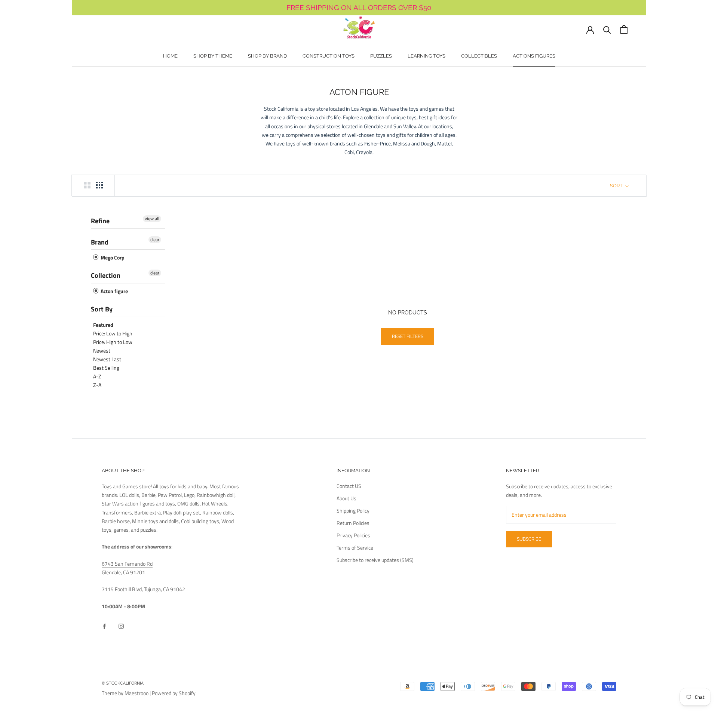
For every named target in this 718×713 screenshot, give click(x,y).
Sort (617, 185)
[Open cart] (624, 29)
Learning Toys (426, 56)
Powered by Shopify (174, 693)
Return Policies (353, 523)
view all (152, 218)
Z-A (97, 385)
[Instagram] (121, 625)
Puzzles (381, 56)
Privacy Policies (353, 535)
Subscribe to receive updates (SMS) (375, 560)
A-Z (97, 376)
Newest (101, 350)
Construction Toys (329, 56)
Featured (103, 325)
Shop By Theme (212, 56)
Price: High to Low (112, 342)
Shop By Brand (267, 56)
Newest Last (107, 359)
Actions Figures (534, 56)
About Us (346, 498)
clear (154, 239)
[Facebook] (104, 625)
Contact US (349, 486)
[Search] (607, 29)
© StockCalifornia (123, 683)
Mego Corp (112, 258)
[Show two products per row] (87, 185)
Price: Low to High (112, 333)
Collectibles (479, 56)
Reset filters (407, 336)
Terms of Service (355, 547)
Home (170, 56)
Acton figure (113, 291)
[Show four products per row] (99, 185)
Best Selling (106, 368)
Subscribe (529, 539)
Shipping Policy (353, 510)
